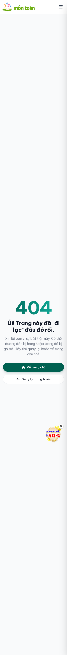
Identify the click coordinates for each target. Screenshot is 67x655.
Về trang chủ (36, 367)
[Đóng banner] (61, 426)
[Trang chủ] (18, 6)
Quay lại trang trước (36, 379)
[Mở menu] (61, 7)
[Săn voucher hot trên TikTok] (53, 434)
